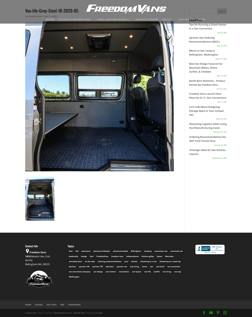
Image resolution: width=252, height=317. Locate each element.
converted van (176, 251)
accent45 (98, 313)
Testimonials (74, 304)
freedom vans (117, 256)
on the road (90, 261)
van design (98, 271)
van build (160, 266)
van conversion (173, 266)
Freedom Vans (31, 313)
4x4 (76, 251)
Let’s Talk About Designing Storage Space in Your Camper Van (206, 110)
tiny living (134, 266)
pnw (126, 261)
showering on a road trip (170, 261)
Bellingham (136, 251)
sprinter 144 (84, 266)
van (151, 266)
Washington (74, 276)
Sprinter (72, 266)
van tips (177, 271)
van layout (136, 271)
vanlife (157, 271)
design (84, 256)
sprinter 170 (97, 266)
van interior (111, 271)
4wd (70, 251)
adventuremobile (120, 251)
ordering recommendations (109, 261)
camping (148, 251)
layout (159, 256)
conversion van (161, 251)
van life (147, 271)
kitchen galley (148, 256)
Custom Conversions (74, 19)
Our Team (51, 304)
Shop (201, 19)
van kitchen (124, 271)
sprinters (110, 266)
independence (132, 256)
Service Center (146, 19)
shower (134, 261)
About (167, 19)
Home (50, 19)
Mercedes (169, 256)
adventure (85, 251)
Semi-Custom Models (113, 19)
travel (144, 266)
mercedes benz (75, 261)
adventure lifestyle (101, 251)
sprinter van (122, 266)
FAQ (62, 304)
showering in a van (148, 261)
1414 (27, 256)
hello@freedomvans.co (63, 313)
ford (91, 256)
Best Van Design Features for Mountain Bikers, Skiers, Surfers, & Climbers (206, 67)
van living (167, 271)
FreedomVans (102, 256)
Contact (184, 19)
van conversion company (79, 271)
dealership (73, 256)
